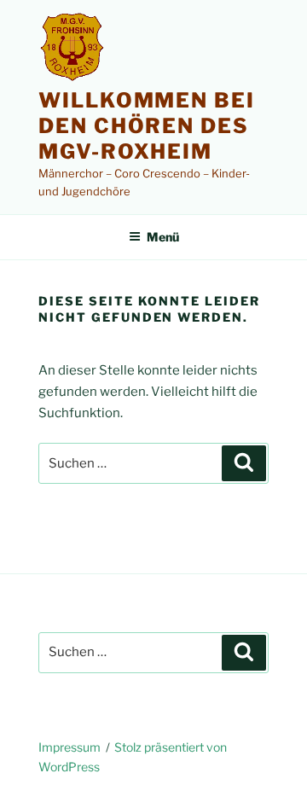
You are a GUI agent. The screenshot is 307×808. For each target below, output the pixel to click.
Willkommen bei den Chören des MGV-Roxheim (146, 126)
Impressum (69, 747)
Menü (163, 237)
